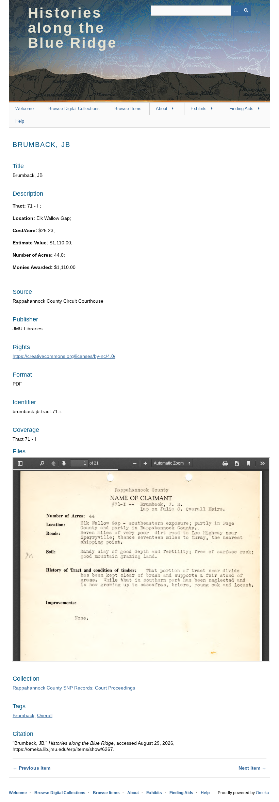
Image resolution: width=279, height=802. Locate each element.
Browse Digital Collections (74, 108)
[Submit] (246, 10)
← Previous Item (31, 768)
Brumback (23, 715)
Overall (44, 715)
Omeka (262, 792)
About (161, 108)
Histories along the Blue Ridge (72, 28)
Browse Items (128, 108)
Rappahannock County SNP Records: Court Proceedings (74, 688)
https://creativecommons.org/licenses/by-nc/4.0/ (64, 356)
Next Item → (252, 768)
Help (19, 121)
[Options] (236, 10)
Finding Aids (241, 108)
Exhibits (199, 108)
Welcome (24, 108)
